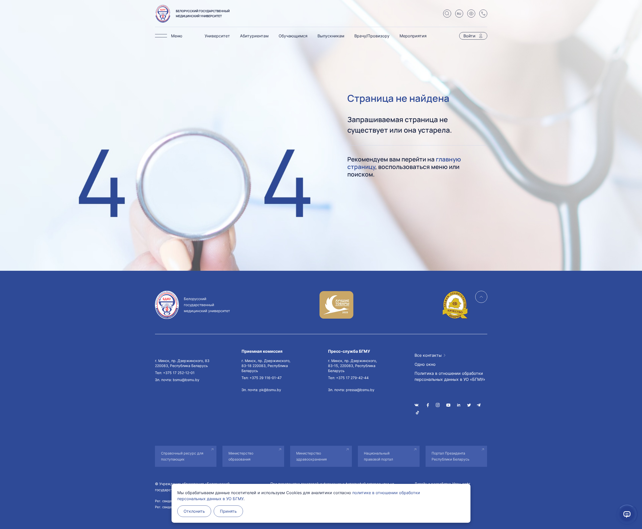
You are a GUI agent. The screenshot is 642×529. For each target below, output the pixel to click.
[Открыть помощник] (627, 514)
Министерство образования (240, 456)
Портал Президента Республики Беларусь (450, 456)
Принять (228, 511)
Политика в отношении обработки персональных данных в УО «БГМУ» (450, 376)
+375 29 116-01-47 (266, 378)
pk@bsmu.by (270, 390)
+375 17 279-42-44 (352, 378)
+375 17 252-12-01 (179, 373)
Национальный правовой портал (378, 456)
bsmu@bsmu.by (186, 380)
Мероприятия (413, 35)
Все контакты (428, 355)
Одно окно (425, 364)
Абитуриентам (254, 35)
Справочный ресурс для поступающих (182, 456)
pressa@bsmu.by (360, 390)
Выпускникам (330, 35)
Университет (217, 35)
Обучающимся (293, 35)
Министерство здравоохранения (311, 456)
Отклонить (194, 511)
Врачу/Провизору (371, 35)
